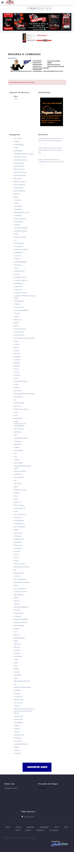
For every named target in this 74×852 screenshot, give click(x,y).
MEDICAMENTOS (19, 477)
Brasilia (16, 197)
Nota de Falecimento (20, 514)
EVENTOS (17, 387)
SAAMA (16, 659)
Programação (44, 827)
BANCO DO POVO (19, 169)
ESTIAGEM (17, 375)
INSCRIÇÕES (18, 444)
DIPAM (16, 341)
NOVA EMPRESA (19, 520)
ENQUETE (17, 363)
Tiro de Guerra (18, 703)
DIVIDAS (16, 344)
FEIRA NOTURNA (19, 403)
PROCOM (17, 601)
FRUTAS (16, 421)
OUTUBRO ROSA (19, 539)
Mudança (16, 493)
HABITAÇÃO (17, 432)
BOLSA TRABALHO (19, 191)
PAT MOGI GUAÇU (19, 564)
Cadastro (17, 203)
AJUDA (16, 147)
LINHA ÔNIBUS (18, 463)
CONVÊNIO (17, 304)
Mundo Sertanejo (19, 505)
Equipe (56, 827)
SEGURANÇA (18, 675)
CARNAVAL (17, 225)
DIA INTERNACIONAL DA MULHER (24, 338)
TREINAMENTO (18, 722)
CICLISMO (17, 259)
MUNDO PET (17, 502)
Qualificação (17, 616)
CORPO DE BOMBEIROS (21, 310)
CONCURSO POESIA (20, 277)
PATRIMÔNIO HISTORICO (22, 567)
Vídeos (18, 830)
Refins (16, 632)
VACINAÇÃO (18, 738)
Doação (16, 347)
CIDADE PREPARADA (20, 262)
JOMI (15, 457)
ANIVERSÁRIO (18, 151)
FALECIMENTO (18, 397)
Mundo (16, 499)
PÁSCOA (16, 557)
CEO (15, 240)
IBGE (15, 435)
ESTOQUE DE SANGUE (20, 381)
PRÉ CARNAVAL (18, 595)
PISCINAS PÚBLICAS (20, 579)
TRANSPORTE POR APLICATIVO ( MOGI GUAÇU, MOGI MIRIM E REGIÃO (24, 711)
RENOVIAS (17, 644)
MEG (15, 480)
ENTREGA (17, 366)
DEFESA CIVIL (18, 319)
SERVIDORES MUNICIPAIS (22, 681)
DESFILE (16, 326)
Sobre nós (30, 827)
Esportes (16, 369)
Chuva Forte (17, 255)
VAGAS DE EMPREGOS (21, 744)
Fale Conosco (53, 830)
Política (16, 585)
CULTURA (17, 313)
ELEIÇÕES (17, 353)
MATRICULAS (18, 474)
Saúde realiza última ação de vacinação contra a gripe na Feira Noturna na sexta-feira (50, 150)
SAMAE (16, 662)
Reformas (17, 635)
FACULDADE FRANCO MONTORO (24, 393)
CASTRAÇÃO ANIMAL (20, 231)
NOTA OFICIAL (18, 517)
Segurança (17, 672)
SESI (15, 684)
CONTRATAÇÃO (19, 301)
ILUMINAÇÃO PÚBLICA (21, 438)
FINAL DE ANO (18, 418)
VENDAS (16, 747)
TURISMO (17, 725)
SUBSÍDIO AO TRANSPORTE (22, 687)
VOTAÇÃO (17, 750)
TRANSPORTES (18, 716)
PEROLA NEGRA (19, 573)
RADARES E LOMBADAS (21, 619)
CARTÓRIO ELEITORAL (21, 228)
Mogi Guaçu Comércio (20, 490)
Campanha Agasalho (20, 218)
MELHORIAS (17, 483)
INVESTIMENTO (18, 450)
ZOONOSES (17, 753)
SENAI (16, 678)
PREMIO (16, 598)
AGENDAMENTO (19, 144)
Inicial (8, 827)
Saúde (16, 666)
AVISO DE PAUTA (19, 166)
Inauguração (17, 441)
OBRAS (16, 530)
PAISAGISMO (18, 545)
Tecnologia (17, 693)
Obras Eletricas (18, 533)
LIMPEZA (16, 460)
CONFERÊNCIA (18, 283)
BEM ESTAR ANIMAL (20, 175)
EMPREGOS (17, 356)
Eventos (28, 830)
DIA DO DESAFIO (19, 335)
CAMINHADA (18, 215)
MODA (16, 486)
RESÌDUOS (17, 650)
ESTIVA (16, 378)
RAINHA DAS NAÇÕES (20, 622)
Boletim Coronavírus (20, 181)
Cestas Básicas (18, 246)
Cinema (16, 268)
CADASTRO (17, 200)
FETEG (16, 415)
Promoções (40, 830)
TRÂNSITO (17, 706)
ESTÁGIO (16, 372)
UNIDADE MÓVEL (19, 735)
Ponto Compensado (20, 588)
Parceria (16, 554)
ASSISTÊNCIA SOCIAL (20, 160)
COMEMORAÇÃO (19, 271)
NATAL (16, 511)
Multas (16, 496)
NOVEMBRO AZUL (19, 524)
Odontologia (17, 536)
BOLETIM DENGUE (19, 184)
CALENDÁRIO (18, 206)
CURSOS (16, 316)
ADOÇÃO (17, 141)
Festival (16, 412)
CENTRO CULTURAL (20, 237)
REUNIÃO (17, 653)
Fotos (66, 827)
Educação (17, 350)
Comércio (17, 274)
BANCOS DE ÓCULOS (20, 172)
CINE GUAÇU (18, 265)
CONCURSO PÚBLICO (20, 280)
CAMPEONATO (18, 222)
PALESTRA (17, 551)
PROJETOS (17, 610)
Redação (16, 628)
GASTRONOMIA (19, 429)
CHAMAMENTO (18, 252)
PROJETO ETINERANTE (21, 607)
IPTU (15, 453)
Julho (15, 98)
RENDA (16, 641)
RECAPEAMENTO (19, 625)
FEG (15, 400)
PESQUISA (17, 576)
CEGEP (16, 234)
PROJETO (17, 604)
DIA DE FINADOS (19, 332)
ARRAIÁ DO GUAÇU (20, 157)
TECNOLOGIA (18, 696)
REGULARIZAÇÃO (19, 638)
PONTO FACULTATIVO (20, 591)
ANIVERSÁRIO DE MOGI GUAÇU (24, 154)
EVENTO (16, 384)
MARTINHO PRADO (20, 471)
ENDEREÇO (17, 360)
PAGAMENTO (18, 542)
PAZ (15, 570)
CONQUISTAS (18, 286)
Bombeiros (17, 194)
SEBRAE (16, 669)
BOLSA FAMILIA (18, 188)
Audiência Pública (19, 163)
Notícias (19, 827)
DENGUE (16, 322)
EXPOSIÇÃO (17, 390)
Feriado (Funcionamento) (21, 409)
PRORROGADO (18, 613)
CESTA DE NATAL (19, 243)
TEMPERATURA (18, 699)
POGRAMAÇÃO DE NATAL (22, 582)
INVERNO (17, 447)
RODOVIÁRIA (18, 656)
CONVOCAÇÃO (19, 307)
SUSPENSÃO (17, 690)
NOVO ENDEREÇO (19, 527)
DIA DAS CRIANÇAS (20, 329)
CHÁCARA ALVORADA (21, 249)
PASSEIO (16, 561)
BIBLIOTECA (17, 178)
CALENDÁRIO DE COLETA (22, 212)
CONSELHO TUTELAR (20, 293)
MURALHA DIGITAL (20, 508)
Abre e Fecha (18, 138)
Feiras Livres (17, 406)
